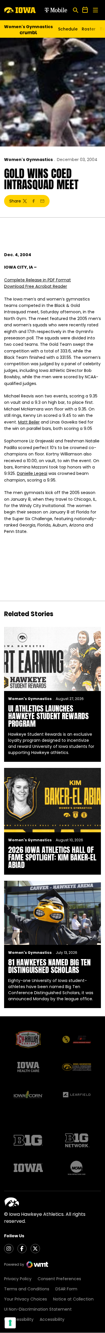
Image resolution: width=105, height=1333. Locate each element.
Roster (89, 29)
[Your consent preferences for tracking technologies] (10, 1322)
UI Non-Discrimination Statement (38, 1309)
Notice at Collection (73, 1299)
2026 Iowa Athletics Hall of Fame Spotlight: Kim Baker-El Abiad (52, 857)
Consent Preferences (59, 1279)
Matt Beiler (29, 422)
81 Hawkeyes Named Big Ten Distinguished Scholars (49, 966)
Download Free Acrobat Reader (35, 286)
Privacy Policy (18, 1279)
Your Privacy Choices (25, 1299)
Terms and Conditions (26, 1289)
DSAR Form (66, 1289)
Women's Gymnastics (28, 159)
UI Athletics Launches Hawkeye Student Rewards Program (48, 716)
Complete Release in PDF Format (37, 280)
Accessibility (52, 1319)
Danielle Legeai (32, 473)
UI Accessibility (19, 1319)
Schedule (68, 29)
